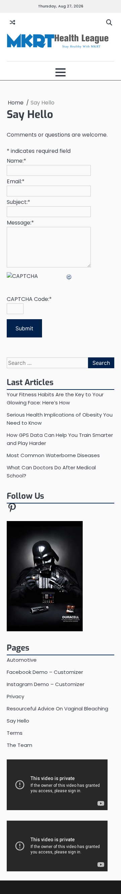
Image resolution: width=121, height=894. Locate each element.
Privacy (15, 696)
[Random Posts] (12, 23)
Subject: (18, 202)
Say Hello (18, 720)
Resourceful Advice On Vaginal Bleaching (57, 708)
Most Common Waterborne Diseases (53, 455)
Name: (16, 161)
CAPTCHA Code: (29, 299)
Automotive (22, 659)
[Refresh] (69, 276)
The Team (19, 745)
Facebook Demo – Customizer (45, 672)
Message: (20, 223)
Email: (16, 181)
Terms (15, 732)
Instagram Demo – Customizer (45, 684)
